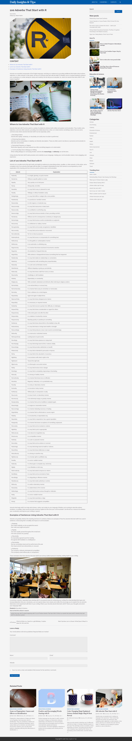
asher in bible (93, 174)
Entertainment (93, 133)
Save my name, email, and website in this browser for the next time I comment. (34, 670)
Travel (91, 166)
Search (92, 9)
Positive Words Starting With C (97, 182)
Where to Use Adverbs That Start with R (21, 64)
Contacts (113, 2)
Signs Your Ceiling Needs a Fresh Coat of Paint (101, 34)
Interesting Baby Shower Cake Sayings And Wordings (103, 177)
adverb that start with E (95, 188)
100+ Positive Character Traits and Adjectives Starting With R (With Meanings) (96, 113)
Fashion (91, 135)
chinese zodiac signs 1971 (96, 199)
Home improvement (95, 147)
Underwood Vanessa (73, 718)
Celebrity (92, 127)
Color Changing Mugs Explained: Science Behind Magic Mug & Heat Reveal (79, 713)
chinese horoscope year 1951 (97, 196)
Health (91, 141)
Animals (92, 122)
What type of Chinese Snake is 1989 (99, 179)
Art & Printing (93, 124)
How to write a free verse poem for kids (110, 59)
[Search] (120, 2)
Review (91, 160)
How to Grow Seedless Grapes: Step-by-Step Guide (110, 52)
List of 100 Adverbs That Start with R (20, 67)
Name (12, 655)
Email (52, 655)
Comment (13, 635)
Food (91, 138)
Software (92, 163)
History (91, 144)
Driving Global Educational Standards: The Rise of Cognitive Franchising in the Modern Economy (97, 92)
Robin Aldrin (14, 715)
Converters (103, 2)
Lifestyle (92, 155)
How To (91, 149)
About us (94, 2)
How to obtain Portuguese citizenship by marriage (110, 44)
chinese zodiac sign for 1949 (97, 185)
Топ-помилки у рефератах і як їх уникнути (111, 91)
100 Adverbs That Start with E (106, 711)
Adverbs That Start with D (114, 110)
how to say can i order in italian (97, 191)
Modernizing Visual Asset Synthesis (98, 18)
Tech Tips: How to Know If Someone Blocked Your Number (109, 67)
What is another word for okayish (98, 193)
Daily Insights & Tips (23, 2)
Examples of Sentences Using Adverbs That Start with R (25, 69)
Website (12, 662)
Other (91, 158)
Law (91, 152)
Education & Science (21, 608)
